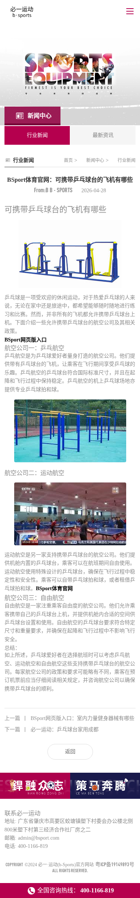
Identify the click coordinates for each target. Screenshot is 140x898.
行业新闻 (127, 160)
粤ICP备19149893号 (114, 864)
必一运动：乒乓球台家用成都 (51, 729)
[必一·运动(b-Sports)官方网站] (22, 14)
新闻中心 (95, 160)
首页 (68, 160)
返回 (70, 751)
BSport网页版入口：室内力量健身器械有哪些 (69, 718)
